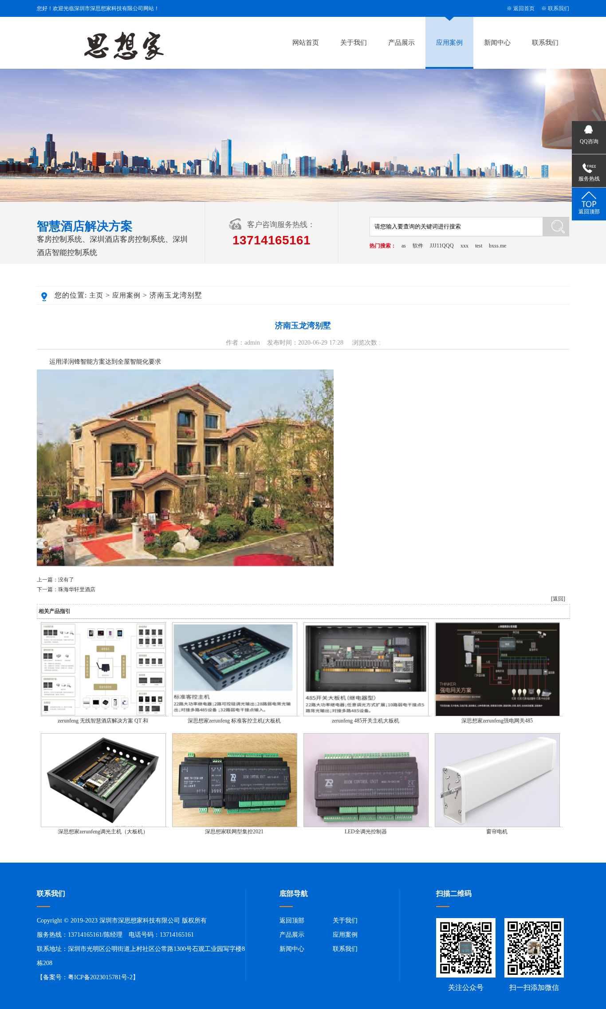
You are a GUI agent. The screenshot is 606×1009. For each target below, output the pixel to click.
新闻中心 (497, 42)
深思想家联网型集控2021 (234, 831)
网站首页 (305, 42)
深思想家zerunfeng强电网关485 (497, 721)
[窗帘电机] (497, 825)
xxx (464, 246)
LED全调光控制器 (366, 831)
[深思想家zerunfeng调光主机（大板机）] (103, 825)
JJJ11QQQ (442, 246)
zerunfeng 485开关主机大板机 (365, 721)
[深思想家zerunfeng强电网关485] (497, 714)
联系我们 (558, 8)
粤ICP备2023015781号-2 (100, 977)
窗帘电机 (497, 831)
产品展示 (401, 42)
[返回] (558, 599)
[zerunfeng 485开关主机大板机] (366, 714)
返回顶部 (291, 920)
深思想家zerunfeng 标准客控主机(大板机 (234, 721)
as (403, 246)
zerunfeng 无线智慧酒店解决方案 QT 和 (103, 721)
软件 (418, 246)
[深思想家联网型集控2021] (234, 825)
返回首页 (524, 8)
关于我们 (353, 42)
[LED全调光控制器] (366, 825)
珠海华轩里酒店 (76, 589)
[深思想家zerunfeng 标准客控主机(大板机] (234, 714)
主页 (96, 295)
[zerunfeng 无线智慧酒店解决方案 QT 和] (103, 714)
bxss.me (497, 246)
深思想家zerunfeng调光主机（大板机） (103, 831)
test (478, 246)
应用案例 (449, 42)
